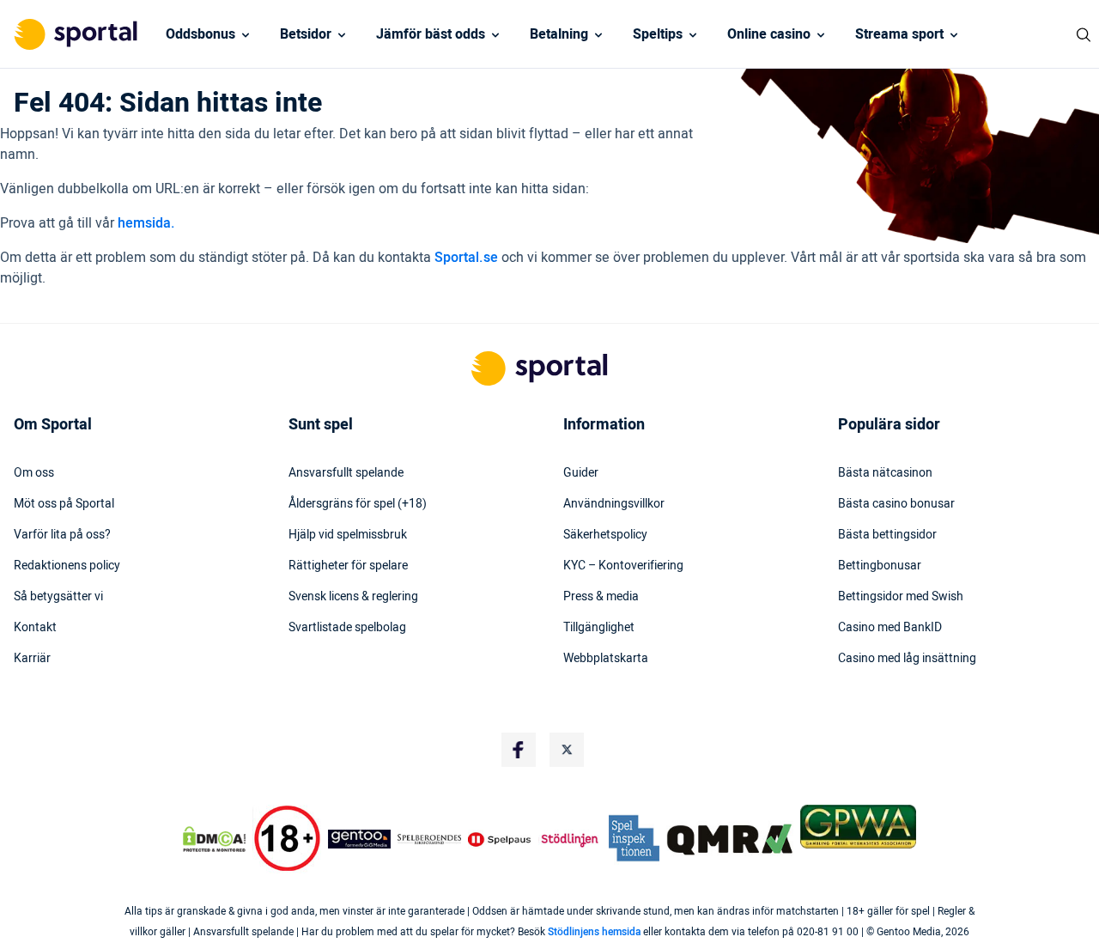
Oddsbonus (200, 34)
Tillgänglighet (599, 627)
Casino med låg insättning (907, 658)
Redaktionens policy (67, 566)
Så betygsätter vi (58, 596)
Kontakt (35, 627)
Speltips (658, 34)
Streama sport (899, 34)
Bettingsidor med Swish (900, 596)
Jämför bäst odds (430, 34)
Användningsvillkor (614, 504)
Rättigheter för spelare (348, 566)
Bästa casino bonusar (896, 504)
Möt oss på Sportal (64, 504)
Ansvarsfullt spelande (346, 473)
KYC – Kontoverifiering (623, 566)
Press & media (601, 596)
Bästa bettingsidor (887, 535)
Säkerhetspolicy (605, 535)
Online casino (769, 34)
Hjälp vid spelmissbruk (347, 535)
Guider (580, 473)
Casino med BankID (890, 627)
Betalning (559, 34)
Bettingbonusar (879, 566)
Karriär (32, 658)
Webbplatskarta (605, 658)
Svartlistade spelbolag (347, 627)
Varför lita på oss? (62, 535)
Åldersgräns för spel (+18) (357, 504)
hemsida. (146, 223)
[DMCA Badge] (214, 839)
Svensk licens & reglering (353, 596)
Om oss (34, 473)
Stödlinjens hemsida (594, 932)
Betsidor (305, 34)
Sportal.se (466, 257)
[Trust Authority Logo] (360, 839)
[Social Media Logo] (518, 750)
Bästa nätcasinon (885, 473)
